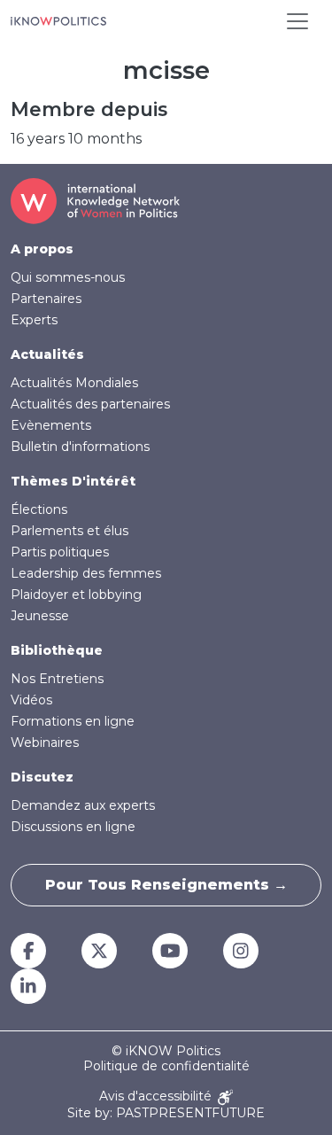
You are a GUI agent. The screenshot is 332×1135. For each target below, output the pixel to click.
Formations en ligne (73, 721)
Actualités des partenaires (90, 404)
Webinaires (45, 742)
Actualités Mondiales (74, 383)
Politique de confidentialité (166, 1066)
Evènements (51, 425)
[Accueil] (58, 21)
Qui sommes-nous (68, 277)
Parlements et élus (69, 531)
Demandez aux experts (83, 805)
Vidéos (31, 700)
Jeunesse (40, 616)
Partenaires (46, 299)
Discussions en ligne (73, 827)
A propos (42, 249)
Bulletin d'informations (80, 447)
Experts (34, 320)
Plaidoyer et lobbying (76, 594)
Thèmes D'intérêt (73, 481)
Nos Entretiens (57, 679)
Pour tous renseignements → (166, 884)
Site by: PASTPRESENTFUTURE (166, 1113)
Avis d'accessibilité (157, 1096)
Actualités (47, 354)
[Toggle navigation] (297, 21)
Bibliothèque (57, 650)
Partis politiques (60, 552)
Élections (39, 509)
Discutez (42, 777)
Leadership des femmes (86, 573)
